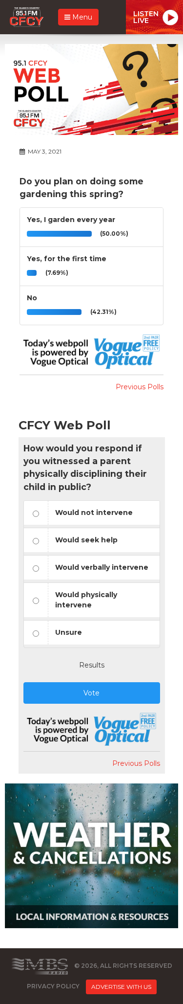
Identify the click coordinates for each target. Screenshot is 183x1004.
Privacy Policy (53, 986)
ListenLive (146, 17)
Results (91, 665)
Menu (81, 17)
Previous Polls (139, 386)
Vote (91, 693)
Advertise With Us (121, 986)
